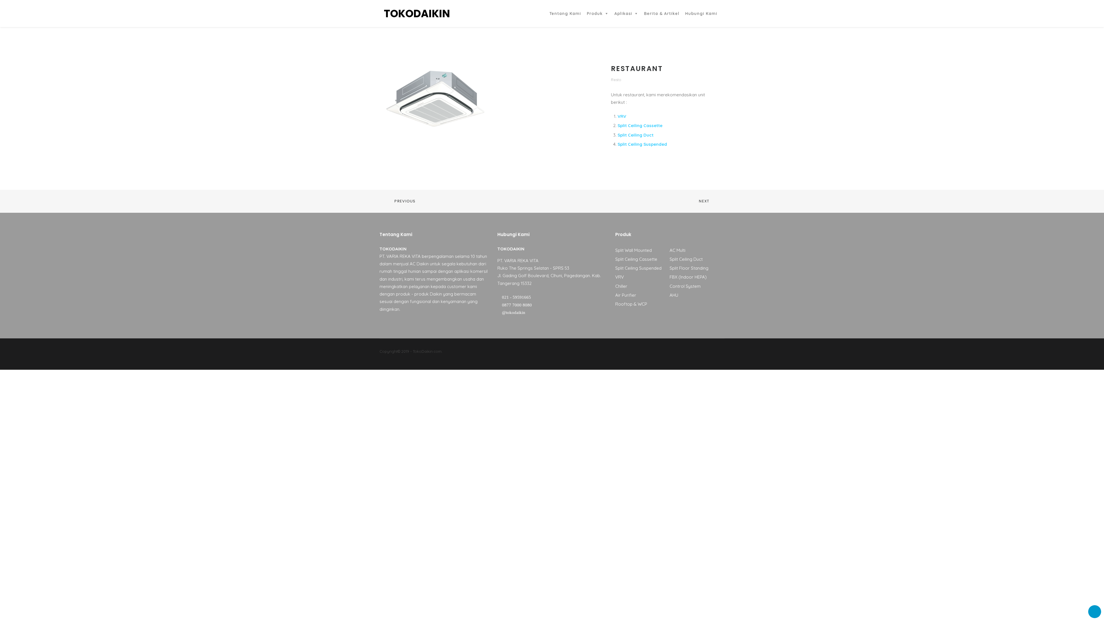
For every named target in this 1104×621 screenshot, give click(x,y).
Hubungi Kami (701, 13)
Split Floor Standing (689, 268)
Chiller (621, 286)
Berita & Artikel (661, 13)
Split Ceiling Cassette (640, 125)
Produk (595, 13)
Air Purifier (625, 295)
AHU (674, 295)
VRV (622, 116)
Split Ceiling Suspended (642, 144)
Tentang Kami (565, 13)
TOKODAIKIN (417, 13)
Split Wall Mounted (633, 250)
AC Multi (677, 250)
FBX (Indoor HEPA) (688, 277)
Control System (685, 286)
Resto (616, 79)
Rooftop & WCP (631, 304)
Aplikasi (623, 13)
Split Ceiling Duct (635, 135)
